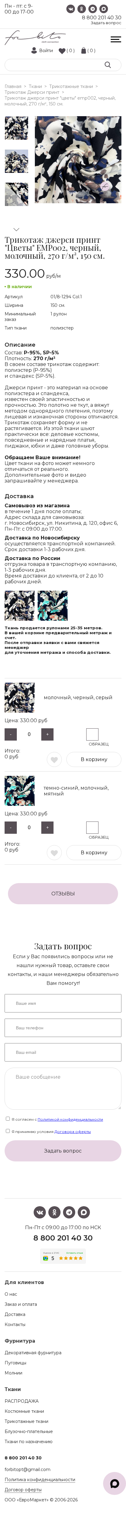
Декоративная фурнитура (33, 1352)
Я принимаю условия (51, 1131)
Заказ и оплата (21, 1304)
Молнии (13, 1373)
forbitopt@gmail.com (27, 1469)
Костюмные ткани (24, 1411)
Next (16, 229)
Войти (46, 50)
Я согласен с (57, 1119)
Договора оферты (72, 1131)
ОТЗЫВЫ (63, 894)
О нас (11, 1294)
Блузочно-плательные (29, 1431)
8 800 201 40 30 (101, 18)
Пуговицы (15, 1363)
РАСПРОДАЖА (22, 1401)
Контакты (15, 1324)
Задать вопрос (106, 23)
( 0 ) (70, 50)
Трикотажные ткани (26, 1421)
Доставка (15, 1314)
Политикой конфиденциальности (70, 1119)
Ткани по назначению (29, 1441)
